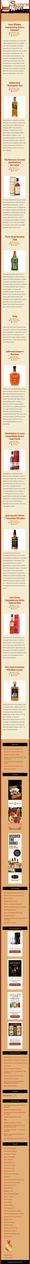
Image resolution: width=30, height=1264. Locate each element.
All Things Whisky (10, 1154)
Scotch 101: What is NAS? (12, 754)
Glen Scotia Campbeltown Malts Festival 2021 (14, 600)
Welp (14, 316)
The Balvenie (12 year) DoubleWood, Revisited (14, 162)
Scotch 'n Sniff (8, 1196)
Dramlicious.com (9, 1171)
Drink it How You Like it (11, 1174)
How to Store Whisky (10, 1086)
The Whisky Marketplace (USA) (14, 1213)
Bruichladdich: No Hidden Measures (15, 1060)
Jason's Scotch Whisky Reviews (14, 1179)
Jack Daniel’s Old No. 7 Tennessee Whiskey (14, 517)
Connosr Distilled (9, 1165)
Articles (15, 35)
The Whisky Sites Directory (12, 1216)
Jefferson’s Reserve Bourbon (15, 353)
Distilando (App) (9, 1168)
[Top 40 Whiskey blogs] (9, 1252)
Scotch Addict (8, 1199)
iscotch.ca (7, 1177)
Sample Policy (8, 1255)
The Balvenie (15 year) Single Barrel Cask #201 (15, 919)
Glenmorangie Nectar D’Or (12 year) (15, 907)
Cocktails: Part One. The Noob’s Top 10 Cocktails (15, 758)
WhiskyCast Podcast (10, 1231)
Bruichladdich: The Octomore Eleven (15, 1063)
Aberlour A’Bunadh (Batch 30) (13, 904)
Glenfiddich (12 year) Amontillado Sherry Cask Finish (15, 436)
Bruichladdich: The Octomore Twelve (15, 1057)
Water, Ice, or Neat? (10, 769)
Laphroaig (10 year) (10, 910)
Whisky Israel (8, 1225)
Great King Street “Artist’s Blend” (14, 893)
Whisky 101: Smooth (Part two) (13, 749)
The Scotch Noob (15, 34)
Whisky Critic (8, 1219)
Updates (15, 322)
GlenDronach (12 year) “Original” (14, 895)
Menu (24, 10)
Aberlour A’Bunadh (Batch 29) (13, 912)
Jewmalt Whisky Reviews (12, 1182)
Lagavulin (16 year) (10, 922)
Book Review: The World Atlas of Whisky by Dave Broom (14, 1082)
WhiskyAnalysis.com (10, 1228)
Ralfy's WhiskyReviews (11, 1194)
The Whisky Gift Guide (11, 1078)
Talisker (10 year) (9, 915)
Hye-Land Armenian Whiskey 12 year (14, 668)
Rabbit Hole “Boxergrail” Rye (15, 84)
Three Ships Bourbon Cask (14, 238)
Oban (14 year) (8, 898)
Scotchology (8, 1202)
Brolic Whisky (8, 1159)
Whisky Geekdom (9, 1222)
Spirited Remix (8, 1205)
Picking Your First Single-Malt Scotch (13, 762)
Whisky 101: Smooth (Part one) (13, 751)
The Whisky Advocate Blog (12, 1211)
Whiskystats (8, 1236)
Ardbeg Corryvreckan (10, 901)
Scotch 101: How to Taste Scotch (14, 766)
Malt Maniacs (8, 1191)
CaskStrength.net (9, 1162)
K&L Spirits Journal (10, 1185)
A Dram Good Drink (10, 1148)
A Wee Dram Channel (10, 1151)
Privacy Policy (8, 1257)
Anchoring (7, 1066)
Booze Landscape (9, 1157)
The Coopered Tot (9, 1208)
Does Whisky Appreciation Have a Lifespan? (14, 27)
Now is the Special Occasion (13, 1068)
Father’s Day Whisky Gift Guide (13, 1076)
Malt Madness (8, 1188)
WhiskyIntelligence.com (11, 1233)
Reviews (15, 91)
